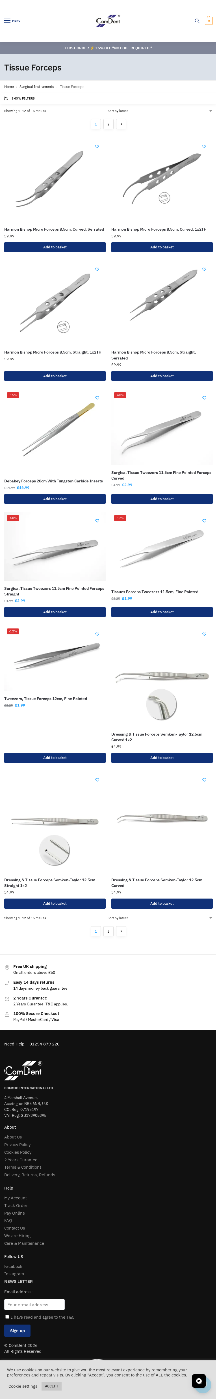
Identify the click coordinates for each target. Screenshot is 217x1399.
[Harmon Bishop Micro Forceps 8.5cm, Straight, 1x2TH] (55, 303)
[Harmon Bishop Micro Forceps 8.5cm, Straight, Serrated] (162, 303)
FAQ (8, 1220)
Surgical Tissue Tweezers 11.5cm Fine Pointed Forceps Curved (161, 475)
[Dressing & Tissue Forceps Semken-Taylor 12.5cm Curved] (162, 822)
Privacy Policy (17, 1144)
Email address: (18, 1291)
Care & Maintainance (24, 1243)
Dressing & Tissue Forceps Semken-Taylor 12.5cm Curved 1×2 (156, 737)
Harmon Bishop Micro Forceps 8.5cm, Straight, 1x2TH (52, 352)
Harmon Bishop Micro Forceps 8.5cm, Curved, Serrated (54, 229)
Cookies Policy (17, 1152)
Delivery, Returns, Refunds (29, 1174)
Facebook (13, 1266)
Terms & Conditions (23, 1167)
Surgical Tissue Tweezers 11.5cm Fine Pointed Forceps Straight (54, 591)
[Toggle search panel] (197, 21)
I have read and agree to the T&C (42, 1317)
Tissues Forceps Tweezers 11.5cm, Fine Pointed (154, 591)
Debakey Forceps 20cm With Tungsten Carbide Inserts (53, 481)
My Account (15, 1198)
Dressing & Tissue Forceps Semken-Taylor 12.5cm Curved (156, 882)
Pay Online (14, 1213)
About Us (13, 1137)
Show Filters (23, 98)
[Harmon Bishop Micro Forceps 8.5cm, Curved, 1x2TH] (162, 180)
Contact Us (14, 1228)
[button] (208, 21)
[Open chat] (199, 1381)
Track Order (15, 1205)
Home (9, 86)
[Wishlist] (97, 146)
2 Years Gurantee (20, 1159)
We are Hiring (17, 1235)
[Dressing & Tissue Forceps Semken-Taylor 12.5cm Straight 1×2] (55, 822)
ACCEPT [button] (51, 1386)
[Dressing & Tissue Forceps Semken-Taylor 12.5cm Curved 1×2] (162, 676)
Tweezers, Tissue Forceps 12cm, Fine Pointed (45, 698)
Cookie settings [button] (22, 1386)
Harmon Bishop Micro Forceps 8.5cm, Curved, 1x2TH (159, 229)
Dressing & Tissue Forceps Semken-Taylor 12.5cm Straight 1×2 (49, 882)
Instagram (14, 1273)
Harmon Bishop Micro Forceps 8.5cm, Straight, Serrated (153, 355)
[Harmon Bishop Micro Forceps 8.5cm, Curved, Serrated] (55, 180)
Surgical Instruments (36, 86)
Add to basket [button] (55, 247)
